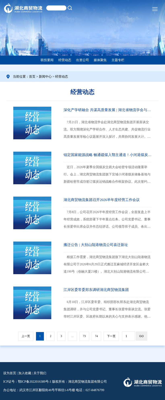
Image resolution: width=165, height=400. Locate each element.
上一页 (26, 336)
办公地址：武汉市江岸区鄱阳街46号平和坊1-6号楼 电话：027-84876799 (53, 390)
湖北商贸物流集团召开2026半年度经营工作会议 (102, 200)
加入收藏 (24, 373)
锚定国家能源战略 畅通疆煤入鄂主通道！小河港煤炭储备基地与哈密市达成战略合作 (108, 155)
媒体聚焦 (100, 60)
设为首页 (9, 373)
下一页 (111, 336)
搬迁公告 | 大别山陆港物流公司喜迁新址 (96, 245)
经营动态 (64, 60)
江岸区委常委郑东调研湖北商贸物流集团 (96, 290)
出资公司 (82, 60)
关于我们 (39, 373)
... (72, 336)
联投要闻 (47, 60)
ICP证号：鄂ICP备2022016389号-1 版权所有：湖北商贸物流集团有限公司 (55, 381)
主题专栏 (117, 60)
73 (84, 336)
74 (96, 336)
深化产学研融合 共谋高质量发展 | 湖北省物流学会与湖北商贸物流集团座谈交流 (108, 110)
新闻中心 (45, 76)
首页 (32, 76)
